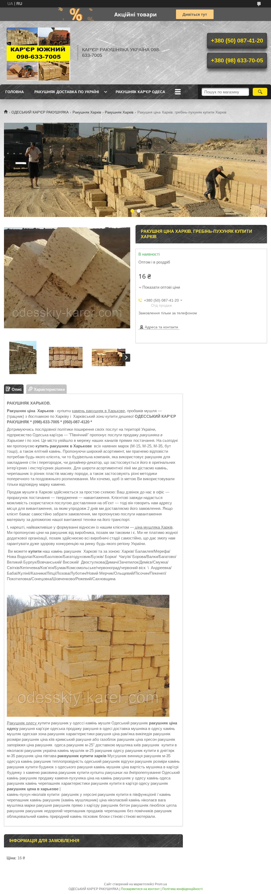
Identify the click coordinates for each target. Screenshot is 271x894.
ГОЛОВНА (14, 92)
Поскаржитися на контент (140, 889)
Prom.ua (161, 884)
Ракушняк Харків (87, 112)
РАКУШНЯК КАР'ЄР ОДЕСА (140, 92)
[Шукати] (260, 92)
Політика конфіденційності (182, 889)
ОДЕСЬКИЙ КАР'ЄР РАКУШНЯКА (40, 112)
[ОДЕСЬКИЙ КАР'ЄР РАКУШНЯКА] (38, 52)
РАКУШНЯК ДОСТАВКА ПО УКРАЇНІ (66, 92)
